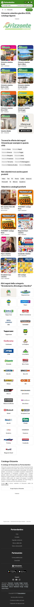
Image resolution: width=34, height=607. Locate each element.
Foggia (18, 152)
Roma (6, 149)
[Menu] (31, 2)
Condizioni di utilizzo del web (17, 600)
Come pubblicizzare (17, 557)
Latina (19, 155)
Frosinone (7, 158)
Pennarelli (5, 182)
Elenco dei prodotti (17, 546)
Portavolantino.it (21, 593)
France (26, 585)
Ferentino (24, 165)
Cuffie (22, 178)
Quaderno (22, 182)
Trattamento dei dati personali (17, 603)
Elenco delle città (17, 543)
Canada (25, 583)
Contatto (17, 537)
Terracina (7, 162)
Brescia (7, 152)
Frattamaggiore (22, 162)
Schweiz (4, 585)
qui (6, 483)
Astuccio (28, 178)
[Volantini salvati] (25, 2)
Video (3, 178)
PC (12, 178)
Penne (17, 178)
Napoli (17, 149)
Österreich (10, 583)
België (21, 583)
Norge (21, 586)
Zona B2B (17, 560)
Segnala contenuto (17, 540)
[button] (28, 2)
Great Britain (5, 586)
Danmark (17, 585)
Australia (16, 583)
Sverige (26, 586)
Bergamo (7, 155)
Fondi (19, 158)
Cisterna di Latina (9, 165)
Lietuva (11, 586)
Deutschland (10, 585)
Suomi (22, 585)
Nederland (16, 586)
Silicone (15, 182)
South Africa (5, 588)
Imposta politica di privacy (17, 597)
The (8, 178)
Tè (10, 182)
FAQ (17, 534)
